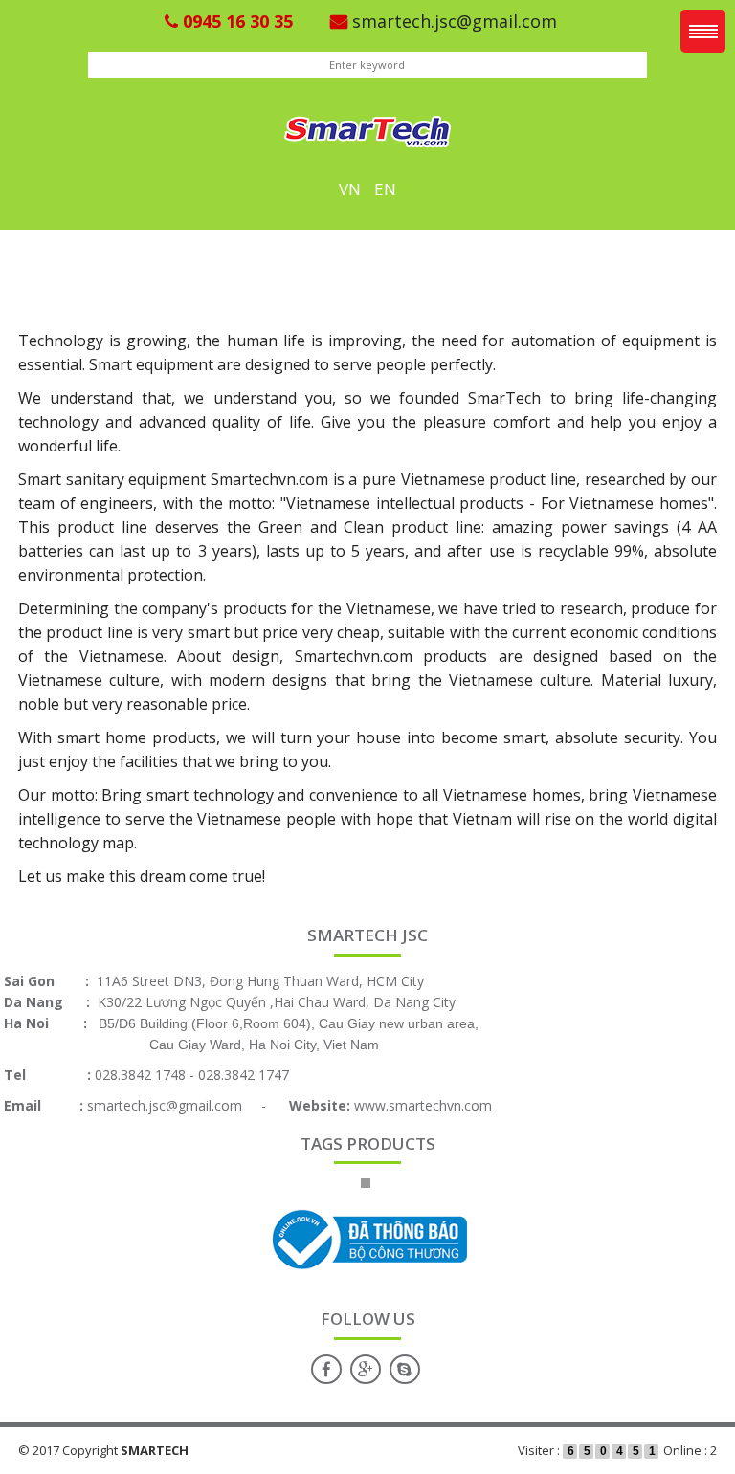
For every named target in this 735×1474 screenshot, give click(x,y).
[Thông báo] (365, 1239)
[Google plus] (365, 1369)
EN (385, 189)
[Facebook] (326, 1369)
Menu (702, 31)
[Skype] (405, 1369)
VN (350, 189)
